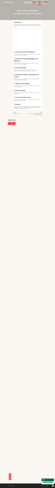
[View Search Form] (32, 2)
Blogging (27, 8)
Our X (37, 3)
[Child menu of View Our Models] (39, 2)
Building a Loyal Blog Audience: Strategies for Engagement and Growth (35, 113)
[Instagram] (29, 2)
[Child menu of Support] (39, 4)
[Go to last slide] (10, 123)
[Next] (14, 123)
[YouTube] (26, 2)
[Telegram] (27, 2)
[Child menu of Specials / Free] (46, 2)
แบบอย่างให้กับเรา (45, 3)
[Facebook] (30, 2)
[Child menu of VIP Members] (34, 2)
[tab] (10, 474)
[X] (24, 2)
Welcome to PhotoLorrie (16, 113)
